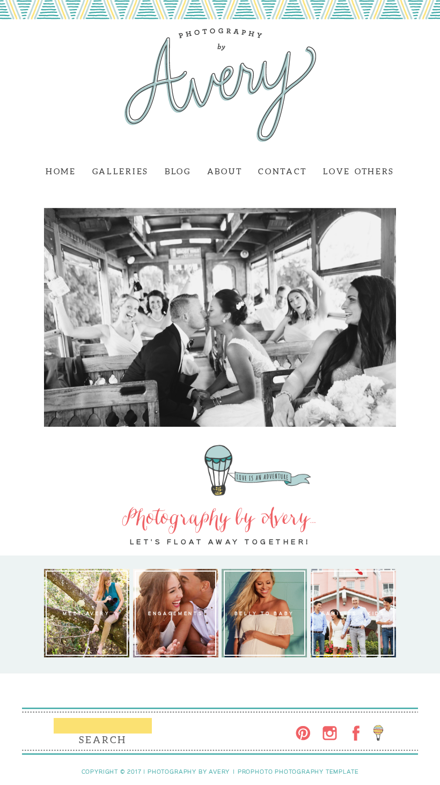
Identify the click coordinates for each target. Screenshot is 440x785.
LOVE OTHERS (358, 171)
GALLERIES (120, 171)
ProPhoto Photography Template (298, 771)
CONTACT (282, 171)
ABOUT (225, 171)
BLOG (178, 171)
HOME (61, 171)
